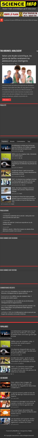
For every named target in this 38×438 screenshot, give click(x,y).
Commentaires (21, 141)
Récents (12, 141)
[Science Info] (19, 5)
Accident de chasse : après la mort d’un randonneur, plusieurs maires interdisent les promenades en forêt (24, 172)
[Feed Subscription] (37, 51)
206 (22, 151)
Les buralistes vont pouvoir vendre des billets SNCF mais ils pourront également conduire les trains (22, 420)
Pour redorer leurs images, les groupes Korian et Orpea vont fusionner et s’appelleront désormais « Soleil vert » (23, 384)
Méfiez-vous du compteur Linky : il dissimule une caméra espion (22, 342)
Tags (28, 141)
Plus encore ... (6, 99)
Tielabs (30, 431)
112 (24, 185)
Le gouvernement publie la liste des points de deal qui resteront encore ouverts (23, 394)
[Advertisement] (19, 35)
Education (11, 63)
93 (21, 193)
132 (23, 176)
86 (13, 204)
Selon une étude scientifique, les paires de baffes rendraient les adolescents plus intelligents (17, 58)
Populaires (5, 141)
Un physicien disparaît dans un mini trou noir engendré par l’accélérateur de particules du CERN (24, 163)
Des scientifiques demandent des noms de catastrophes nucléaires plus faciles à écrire (23, 411)
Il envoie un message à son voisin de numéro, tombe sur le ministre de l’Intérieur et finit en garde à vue (23, 403)
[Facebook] (18, 433)
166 (21, 158)
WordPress (16, 431)
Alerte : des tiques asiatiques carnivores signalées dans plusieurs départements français (23, 189)
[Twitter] (20, 433)
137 (22, 167)
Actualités (5, 63)
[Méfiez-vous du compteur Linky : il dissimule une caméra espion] (6, 156)
